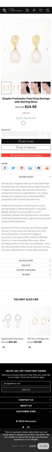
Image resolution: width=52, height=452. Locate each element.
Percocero (15, 10)
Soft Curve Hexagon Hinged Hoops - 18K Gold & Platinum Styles (39, 339)
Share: (4, 163)
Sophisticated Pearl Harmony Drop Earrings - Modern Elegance (13, 339)
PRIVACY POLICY (19, 446)
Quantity (6, 130)
